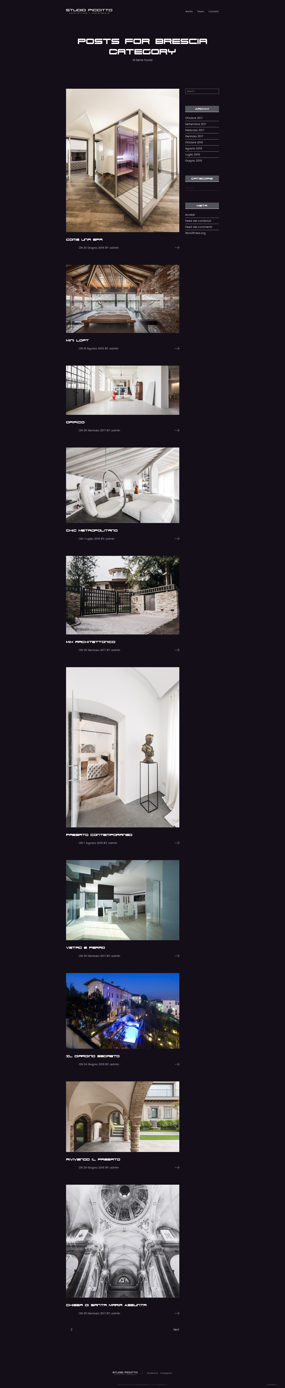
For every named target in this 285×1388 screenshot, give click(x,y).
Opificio (75, 422)
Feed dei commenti (198, 226)
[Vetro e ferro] (122, 900)
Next (176, 1329)
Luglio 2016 (192, 154)
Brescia (71, 248)
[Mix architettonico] (122, 595)
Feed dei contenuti (198, 220)
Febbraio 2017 (194, 130)
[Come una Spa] (122, 160)
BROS (272, 1385)
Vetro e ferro (85, 947)
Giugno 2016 (193, 160)
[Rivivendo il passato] (122, 1116)
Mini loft (77, 340)
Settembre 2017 (195, 124)
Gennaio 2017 (194, 136)
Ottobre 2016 (194, 142)
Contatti (214, 11)
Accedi (190, 214)
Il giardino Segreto (93, 1056)
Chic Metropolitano (92, 530)
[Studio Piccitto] (89, 11)
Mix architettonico (90, 642)
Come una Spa (84, 239)
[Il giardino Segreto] (122, 1011)
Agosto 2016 (193, 148)
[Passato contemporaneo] (122, 747)
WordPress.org (195, 233)
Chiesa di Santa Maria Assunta (106, 1305)
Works (189, 11)
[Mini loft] (122, 299)
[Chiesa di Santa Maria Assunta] (122, 1241)
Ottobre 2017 (194, 118)
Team (200, 11)
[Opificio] (122, 390)
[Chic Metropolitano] (122, 485)
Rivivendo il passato (93, 1159)
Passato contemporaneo (99, 835)
